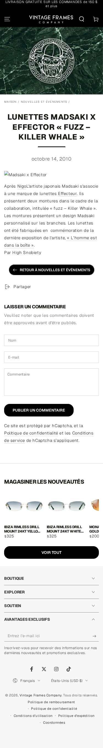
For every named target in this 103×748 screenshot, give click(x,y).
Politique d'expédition (76, 716)
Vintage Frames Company (41, 695)
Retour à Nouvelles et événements (55, 270)
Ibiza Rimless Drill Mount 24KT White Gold (64, 529)
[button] (81, 19)
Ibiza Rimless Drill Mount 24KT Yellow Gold (22, 529)
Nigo (21, 186)
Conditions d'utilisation (33, 716)
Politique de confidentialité (31, 433)
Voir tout (51, 552)
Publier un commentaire (39, 410)
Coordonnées (54, 722)
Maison (10, 102)
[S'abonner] (96, 636)
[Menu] (7, 19)
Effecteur (67, 193)
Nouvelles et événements (44, 102)
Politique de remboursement (51, 702)
